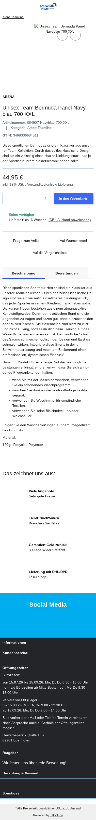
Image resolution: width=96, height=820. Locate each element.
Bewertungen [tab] (66, 273)
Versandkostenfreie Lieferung (50, 184)
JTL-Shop (56, 815)
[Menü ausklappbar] (4, 6)
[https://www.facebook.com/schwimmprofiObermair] (39, 625)
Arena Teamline (39, 128)
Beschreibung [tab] (23, 273)
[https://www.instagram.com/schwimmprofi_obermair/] (54, 625)
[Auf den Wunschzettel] (75, 35)
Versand (75, 808)
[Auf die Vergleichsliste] (62, 35)
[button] (82, 6)
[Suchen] (14, 6)
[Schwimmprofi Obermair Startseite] (48, 6)
